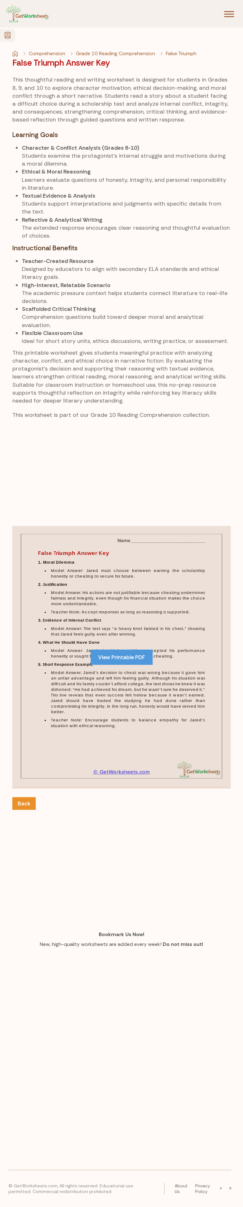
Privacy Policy (202, 1188)
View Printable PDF (121, 657)
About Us (181, 1188)
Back (24, 803)
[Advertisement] (121, 473)
